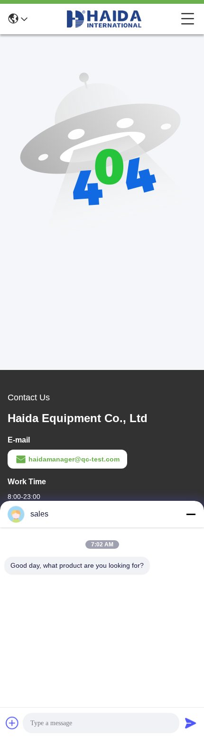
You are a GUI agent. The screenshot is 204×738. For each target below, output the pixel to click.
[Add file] (12, 722)
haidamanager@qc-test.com (74, 459)
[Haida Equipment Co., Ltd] (104, 19)
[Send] (190, 722)
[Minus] (190, 514)
